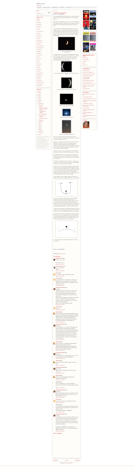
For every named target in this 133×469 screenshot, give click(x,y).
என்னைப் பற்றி (62, 7)
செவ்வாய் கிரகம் (39, 47)
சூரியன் (38, 44)
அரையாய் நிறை (58, 341)
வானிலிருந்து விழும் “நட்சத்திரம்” (88, 75)
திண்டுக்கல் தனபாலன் (59, 258)
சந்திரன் (60, 253)
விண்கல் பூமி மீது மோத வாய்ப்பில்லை (88, 80)
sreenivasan (58, 278)
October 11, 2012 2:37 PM (60, 339)
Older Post (77, 460)
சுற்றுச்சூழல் (39, 40)
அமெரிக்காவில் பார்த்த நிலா (43, 118)
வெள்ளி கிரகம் (39, 85)
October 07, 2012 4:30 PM (60, 270)
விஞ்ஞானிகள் (39, 74)
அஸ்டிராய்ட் (38, 26)
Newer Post (55, 460)
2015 (39, 97)
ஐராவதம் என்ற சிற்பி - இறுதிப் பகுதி (88, 72)
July (40, 123)
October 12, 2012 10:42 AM (60, 358)
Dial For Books (85, 57)
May (40, 126)
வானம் (38, 67)
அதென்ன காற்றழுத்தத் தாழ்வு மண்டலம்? (89, 98)
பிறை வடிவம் (63, 253)
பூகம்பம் (38, 60)
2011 (39, 134)
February (40, 131)
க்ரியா (84, 63)
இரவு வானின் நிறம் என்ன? (43, 114)
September (41, 120)
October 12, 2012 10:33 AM (60, 350)
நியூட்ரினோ (38, 53)
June (40, 124)
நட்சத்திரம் (38, 51)
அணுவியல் (38, 24)
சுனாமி (38, 38)
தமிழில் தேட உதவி (39, 13)
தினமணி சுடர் (39, 49)
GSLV (38, 18)
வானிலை (38, 71)
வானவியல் (38, 69)
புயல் (37, 56)
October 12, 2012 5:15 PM (60, 379)
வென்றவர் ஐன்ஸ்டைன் (86, 88)
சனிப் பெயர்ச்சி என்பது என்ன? (87, 82)
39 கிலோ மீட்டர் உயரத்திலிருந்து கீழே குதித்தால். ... (42, 111)
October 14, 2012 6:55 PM (60, 387)
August (40, 121)
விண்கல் (38, 78)
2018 (39, 92)
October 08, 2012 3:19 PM (60, 304)
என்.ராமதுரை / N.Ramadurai (60, 287)
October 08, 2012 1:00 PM (60, 285)
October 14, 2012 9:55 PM (60, 397)
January (40, 132)
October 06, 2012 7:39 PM (60, 264)
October (40, 106)
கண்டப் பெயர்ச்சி (39, 31)
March (40, 129)
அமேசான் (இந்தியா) (86, 59)
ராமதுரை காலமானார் (86, 70)
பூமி (37, 62)
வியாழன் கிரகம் (39, 83)
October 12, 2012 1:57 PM (60, 365)
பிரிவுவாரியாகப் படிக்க (46, 7)
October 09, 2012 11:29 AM (60, 309)
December (41, 103)
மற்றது (38, 65)
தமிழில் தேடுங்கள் (54, 7)
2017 (39, 94)
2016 (39, 95)
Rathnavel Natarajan (59, 266)
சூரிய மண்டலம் (39, 42)
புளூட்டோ (38, 58)
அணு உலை (38, 22)
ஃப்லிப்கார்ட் (84, 61)
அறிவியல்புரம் (40, 3)
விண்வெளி (38, 80)
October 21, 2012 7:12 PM (60, 402)
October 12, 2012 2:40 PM (60, 373)
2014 (39, 98)
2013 (39, 100)
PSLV (38, 20)
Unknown (57, 399)
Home (67, 460)
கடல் (37, 29)
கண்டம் (38, 33)
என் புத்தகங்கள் (68, 7)
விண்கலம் (38, 76)
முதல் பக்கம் (39, 7)
